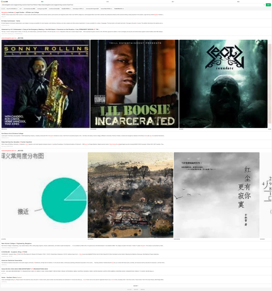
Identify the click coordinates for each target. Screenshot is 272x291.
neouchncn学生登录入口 (11, 8)
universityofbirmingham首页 (92, 8)
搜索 (268, 4)
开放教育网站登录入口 (119, 8)
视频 (238, 1)
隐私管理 (136, 289)
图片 (173, 1)
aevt (21, 8)
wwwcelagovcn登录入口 (78, 8)
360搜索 (5, 2)
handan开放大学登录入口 (106, 8)
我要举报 (143, 289)
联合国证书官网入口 (66, 8)
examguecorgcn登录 (42, 8)
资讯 (107, 1)
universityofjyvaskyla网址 (29, 8)
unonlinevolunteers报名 (54, 8)
